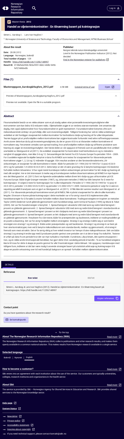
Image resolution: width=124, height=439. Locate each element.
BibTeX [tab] (91, 278)
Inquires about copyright (19, 429)
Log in (112, 8)
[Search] (34, 8)
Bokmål (7, 357)
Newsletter (12, 416)
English (29, 357)
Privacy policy (13, 420)
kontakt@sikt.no (58, 433)
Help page (7, 403)
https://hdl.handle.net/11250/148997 (31, 62)
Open (107, 87)
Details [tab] (9, 264)
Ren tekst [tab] (33, 278)
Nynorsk (18, 357)
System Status (9, 408)
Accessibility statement (18, 425)
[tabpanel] (62, 288)
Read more (112, 337)
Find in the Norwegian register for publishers (84, 60)
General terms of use (85, 87)
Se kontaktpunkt (18, 319)
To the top (64, 332)
